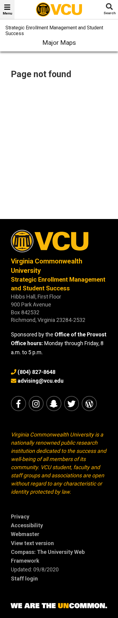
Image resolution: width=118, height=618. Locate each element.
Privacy (20, 516)
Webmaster (25, 534)
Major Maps (59, 42)
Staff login (24, 578)
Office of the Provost (80, 334)
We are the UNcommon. (59, 606)
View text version (32, 543)
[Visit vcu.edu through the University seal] (59, 243)
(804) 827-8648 (36, 372)
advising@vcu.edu (41, 381)
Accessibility (27, 525)
